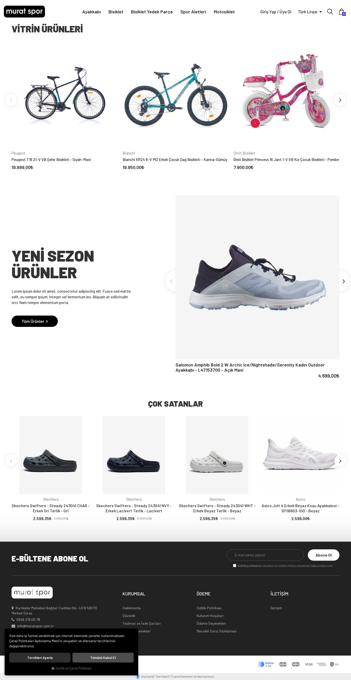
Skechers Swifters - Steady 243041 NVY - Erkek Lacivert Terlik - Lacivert (134, 508)
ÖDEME (203, 593)
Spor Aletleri (193, 11)
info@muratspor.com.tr (35, 626)
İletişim (276, 608)
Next (340, 100)
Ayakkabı (91, 11)
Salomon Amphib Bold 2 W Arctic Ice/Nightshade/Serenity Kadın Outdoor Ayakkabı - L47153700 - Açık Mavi (250, 367)
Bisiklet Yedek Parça (152, 11)
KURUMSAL (134, 593)
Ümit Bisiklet (244, 153)
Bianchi (129, 153)
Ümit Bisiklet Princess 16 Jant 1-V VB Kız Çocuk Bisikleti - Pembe (286, 159)
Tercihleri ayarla (40, 658)
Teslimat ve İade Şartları (142, 623)
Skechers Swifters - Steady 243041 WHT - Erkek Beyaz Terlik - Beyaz (217, 508)
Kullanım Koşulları (210, 615)
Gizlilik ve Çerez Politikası (73, 668)
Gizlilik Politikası (209, 608)
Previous (11, 100)
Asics (300, 499)
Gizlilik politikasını (250, 565)
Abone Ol (324, 554)
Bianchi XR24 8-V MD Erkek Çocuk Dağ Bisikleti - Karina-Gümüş (175, 159)
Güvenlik (129, 615)
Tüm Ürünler (33, 321)
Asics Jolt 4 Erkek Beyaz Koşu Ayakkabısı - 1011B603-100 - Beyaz (300, 508)
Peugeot (18, 153)
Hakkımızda (132, 608)
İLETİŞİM (279, 593)
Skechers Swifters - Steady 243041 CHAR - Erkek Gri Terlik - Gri (51, 508)
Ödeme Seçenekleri (211, 623)
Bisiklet (115, 11)
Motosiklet (224, 11)
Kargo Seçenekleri (137, 631)
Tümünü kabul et (103, 658)
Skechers (51, 499)
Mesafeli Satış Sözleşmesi (216, 631)
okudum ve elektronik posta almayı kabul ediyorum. (286, 565)
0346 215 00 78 (28, 619)
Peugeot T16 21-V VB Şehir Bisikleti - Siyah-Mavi (51, 159)
